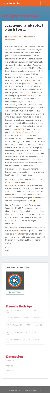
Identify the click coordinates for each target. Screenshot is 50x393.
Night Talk (10, 365)
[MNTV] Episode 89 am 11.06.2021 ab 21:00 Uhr (24, 340)
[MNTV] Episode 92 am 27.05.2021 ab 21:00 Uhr (24, 326)
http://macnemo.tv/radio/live (17, 185)
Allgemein (10, 360)
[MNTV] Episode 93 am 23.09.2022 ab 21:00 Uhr (24, 318)
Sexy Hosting (20, 231)
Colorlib (20, 390)
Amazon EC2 (18, 129)
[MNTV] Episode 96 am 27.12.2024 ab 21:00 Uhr (24, 311)
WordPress (37, 390)
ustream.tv (27, 95)
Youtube (32, 80)
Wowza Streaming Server (26, 132)
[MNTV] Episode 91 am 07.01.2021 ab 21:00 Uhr (24, 333)
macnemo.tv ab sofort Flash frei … (24, 27)
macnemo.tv (12, 3)
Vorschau (10, 370)
